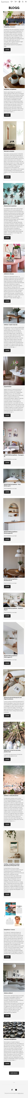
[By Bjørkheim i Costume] (14, 914)
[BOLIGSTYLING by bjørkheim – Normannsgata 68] (14, 514)
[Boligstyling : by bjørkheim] (14, 72)
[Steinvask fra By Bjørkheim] (14, 1030)
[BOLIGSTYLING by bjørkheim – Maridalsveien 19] (14, 561)
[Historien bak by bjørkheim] (14, 194)
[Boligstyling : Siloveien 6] (14, 18)
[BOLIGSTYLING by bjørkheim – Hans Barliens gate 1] (14, 476)
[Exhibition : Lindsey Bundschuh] (14, 779)
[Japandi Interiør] (14, 371)
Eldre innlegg (14, 1073)
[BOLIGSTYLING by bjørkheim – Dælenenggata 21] (14, 638)
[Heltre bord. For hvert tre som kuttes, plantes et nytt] (14, 735)
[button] (12, 1)
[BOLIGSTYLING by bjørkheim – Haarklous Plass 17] (14, 600)
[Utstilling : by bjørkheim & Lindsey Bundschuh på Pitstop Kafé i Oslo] (14, 846)
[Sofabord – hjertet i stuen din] (14, 315)
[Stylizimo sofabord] (14, 977)
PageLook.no (20, 1093)
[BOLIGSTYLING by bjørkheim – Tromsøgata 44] (14, 437)
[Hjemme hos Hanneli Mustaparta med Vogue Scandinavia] (14, 682)
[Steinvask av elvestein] (14, 135)
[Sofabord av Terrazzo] (14, 258)
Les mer (7, 49)
